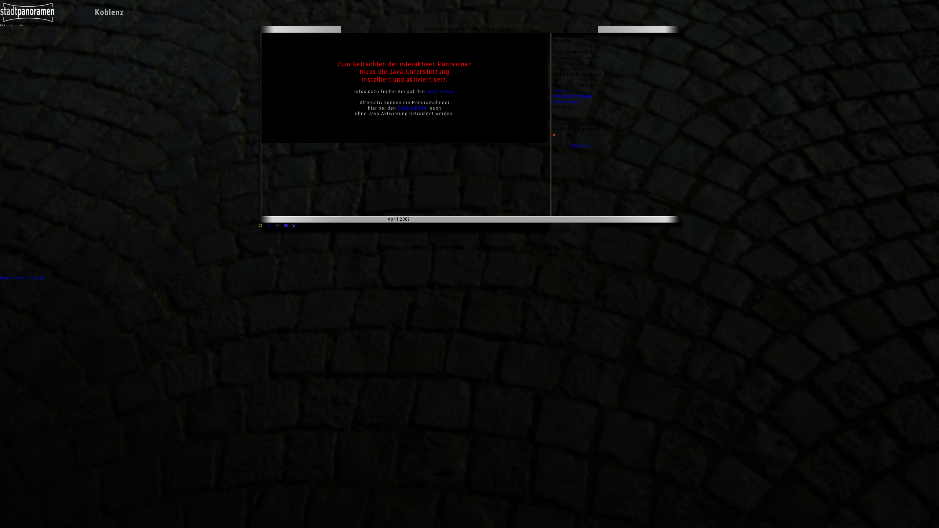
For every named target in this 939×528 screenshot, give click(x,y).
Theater (561, 91)
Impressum (13, 277)
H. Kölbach (578, 145)
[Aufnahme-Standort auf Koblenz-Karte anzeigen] (286, 225)
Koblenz (109, 12)
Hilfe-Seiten (441, 91)
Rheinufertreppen (573, 96)
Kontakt (36, 277)
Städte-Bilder (413, 108)
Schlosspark (566, 101)
